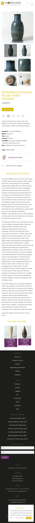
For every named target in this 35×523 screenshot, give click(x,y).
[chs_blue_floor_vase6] (24, 80)
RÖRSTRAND (10, 150)
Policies (17, 371)
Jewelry (17, 387)
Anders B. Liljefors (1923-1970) (17, 428)
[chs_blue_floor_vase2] (10, 65)
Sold (17, 409)
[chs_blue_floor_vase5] (24, 65)
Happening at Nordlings (17, 367)
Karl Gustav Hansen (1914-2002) (17, 439)
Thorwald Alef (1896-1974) (17, 425)
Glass (17, 402)
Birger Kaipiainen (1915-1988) (17, 435)
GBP (23, 116)
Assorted (17, 405)
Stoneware (17, 398)
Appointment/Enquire (15, 157)
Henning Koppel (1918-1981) (17, 432)
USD (8, 116)
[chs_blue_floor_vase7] (10, 80)
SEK (4, 116)
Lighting (17, 391)
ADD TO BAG (7, 109)
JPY (18, 116)
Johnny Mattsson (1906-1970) (17, 422)
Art (17, 394)
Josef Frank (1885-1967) (17, 418)
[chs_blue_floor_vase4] (10, 50)
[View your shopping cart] (32, 3)
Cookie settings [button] (19, 518)
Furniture (17, 384)
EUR (13, 116)
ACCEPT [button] (28, 517)
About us (17, 357)
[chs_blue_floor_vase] (24, 50)
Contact (17, 364)
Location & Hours (17, 360)
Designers (17, 375)
